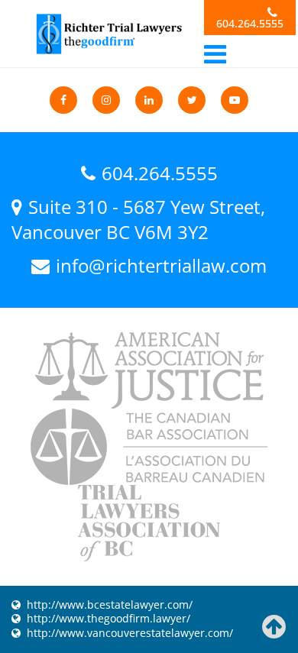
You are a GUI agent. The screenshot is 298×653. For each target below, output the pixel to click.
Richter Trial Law (107, 34)
